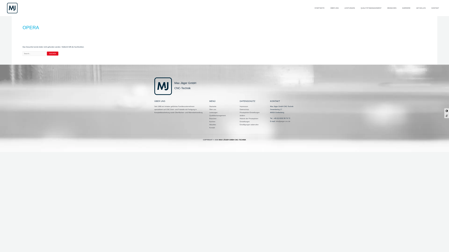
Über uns (212, 109)
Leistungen (213, 112)
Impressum (244, 106)
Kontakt (212, 128)
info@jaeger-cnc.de (283, 121)
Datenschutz (244, 109)
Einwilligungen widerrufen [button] (249, 125)
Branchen (212, 118)
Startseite (212, 106)
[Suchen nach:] (35, 53)
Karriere (212, 121)
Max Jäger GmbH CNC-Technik (232, 140)
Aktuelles (212, 125)
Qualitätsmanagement (217, 115)
